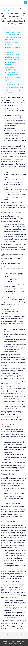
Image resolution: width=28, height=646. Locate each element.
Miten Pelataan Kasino (10, 69)
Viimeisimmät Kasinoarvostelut (12, 84)
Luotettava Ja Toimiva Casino (11, 72)
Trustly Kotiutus (8, 85)
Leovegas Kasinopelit (9, 67)
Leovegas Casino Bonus (10, 52)
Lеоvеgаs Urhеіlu (8, 44)
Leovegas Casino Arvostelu (11, 31)
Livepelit (7, 41)
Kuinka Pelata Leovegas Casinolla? (12, 32)
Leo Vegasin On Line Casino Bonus (13, 47)
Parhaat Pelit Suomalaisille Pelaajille (13, 71)
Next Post (20, 634)
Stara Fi (6, 49)
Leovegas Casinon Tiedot (10, 46)
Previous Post (8, 635)
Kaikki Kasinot (8, 51)
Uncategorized (5, 10)
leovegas (6, 383)
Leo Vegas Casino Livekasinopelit (13, 42)
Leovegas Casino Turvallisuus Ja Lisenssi (14, 66)
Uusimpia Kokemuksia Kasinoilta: (12, 57)
